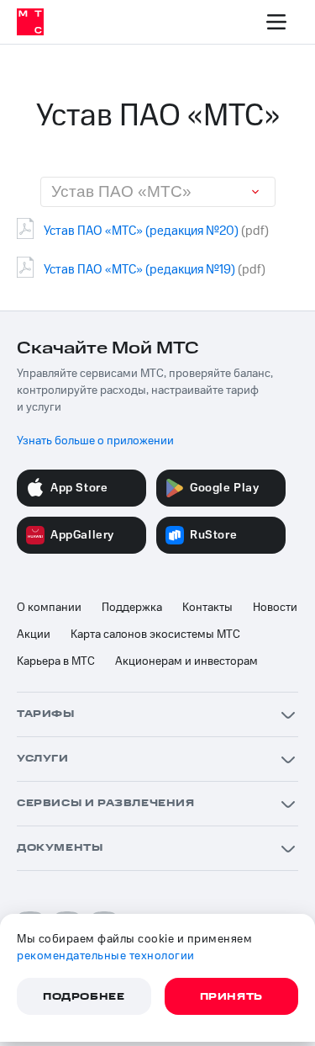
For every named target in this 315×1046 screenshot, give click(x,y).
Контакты (207, 607)
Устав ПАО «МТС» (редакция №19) (139, 270)
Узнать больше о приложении (95, 441)
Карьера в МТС (56, 661)
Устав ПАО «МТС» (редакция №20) (141, 231)
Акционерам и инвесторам (186, 661)
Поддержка (132, 607)
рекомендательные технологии (106, 956)
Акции (33, 634)
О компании (49, 607)
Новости (275, 607)
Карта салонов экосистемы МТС (155, 634)
